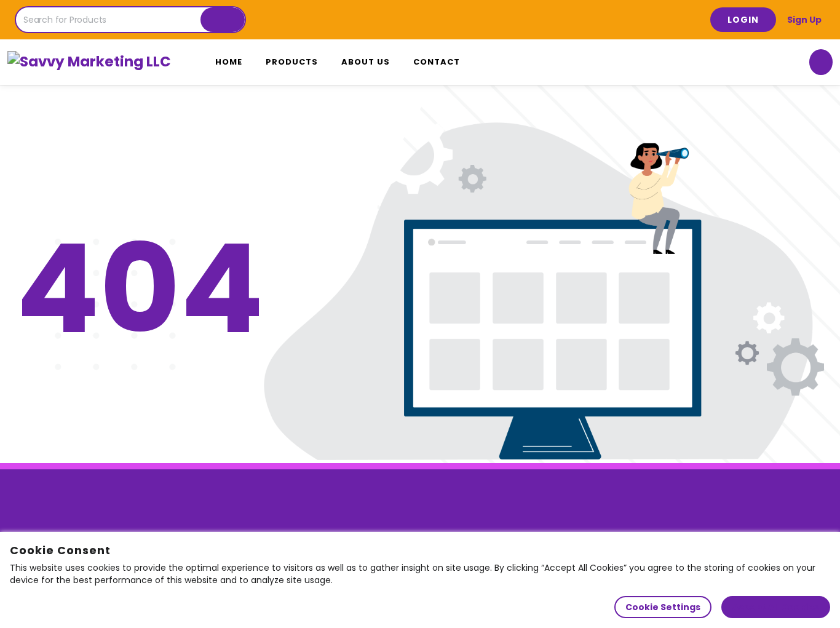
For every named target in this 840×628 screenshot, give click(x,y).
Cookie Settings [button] (662, 607)
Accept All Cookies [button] (775, 607)
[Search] (222, 19)
